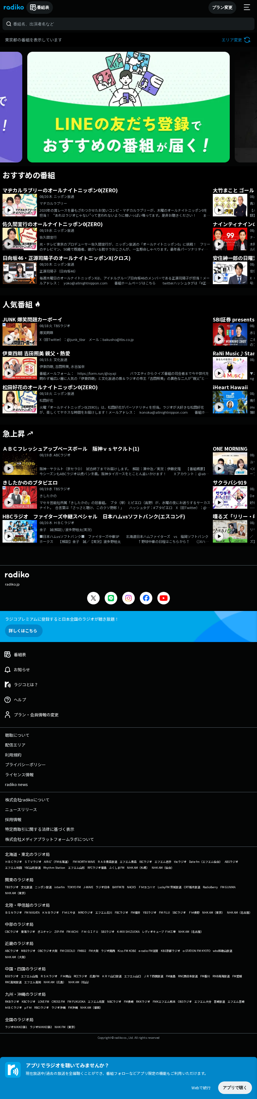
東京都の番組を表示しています (33, 40)
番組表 (43, 7)
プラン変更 (222, 7)
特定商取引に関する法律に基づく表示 (39, 829)
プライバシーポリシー (25, 764)
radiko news (16, 784)
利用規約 (13, 755)
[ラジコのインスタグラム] (128, 598)
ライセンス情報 (19, 775)
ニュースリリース (21, 809)
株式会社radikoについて (27, 800)
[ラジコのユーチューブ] (163, 599)
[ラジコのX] (93, 599)
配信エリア (15, 745)
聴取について (17, 735)
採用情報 (13, 819)
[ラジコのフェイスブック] (146, 599)
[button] (237, 40)
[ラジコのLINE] (111, 599)
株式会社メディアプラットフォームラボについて (49, 839)
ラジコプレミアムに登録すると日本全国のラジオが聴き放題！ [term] (62, 619)
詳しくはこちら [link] (23, 631)
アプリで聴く (235, 1087)
